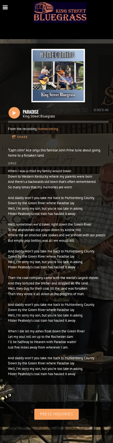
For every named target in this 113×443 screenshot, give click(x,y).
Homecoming (48, 128)
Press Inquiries (56, 414)
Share (22, 137)
